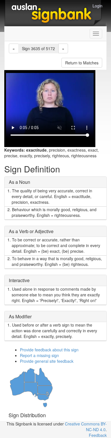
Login (97, 6)
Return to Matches (81, 63)
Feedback (98, 435)
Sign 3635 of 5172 (38, 48)
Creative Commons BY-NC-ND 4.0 (86, 426)
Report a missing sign (39, 355)
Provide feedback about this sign (49, 350)
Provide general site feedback (46, 361)
